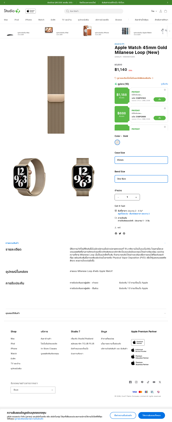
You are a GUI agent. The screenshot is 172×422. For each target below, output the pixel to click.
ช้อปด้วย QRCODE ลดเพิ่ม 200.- (60, 2)
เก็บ (159, 99)
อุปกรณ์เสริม (16, 368)
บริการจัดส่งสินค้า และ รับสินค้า (114, 349)
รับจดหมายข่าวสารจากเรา (24, 383)
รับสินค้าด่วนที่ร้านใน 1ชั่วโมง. (113, 2)
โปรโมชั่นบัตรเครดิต (49, 344)
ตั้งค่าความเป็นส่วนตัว (123, 415)
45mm (120, 160)
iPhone (14, 349)
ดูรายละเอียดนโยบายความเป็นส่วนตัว (29, 419)
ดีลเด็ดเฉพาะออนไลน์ (88, 2)
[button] (4, 2)
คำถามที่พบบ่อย (107, 339)
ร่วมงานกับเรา (77, 354)
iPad (13, 344)
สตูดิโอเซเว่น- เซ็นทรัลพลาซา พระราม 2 (134, 214)
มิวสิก (13, 358)
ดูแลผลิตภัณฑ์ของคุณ (50, 354)
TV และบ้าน (15, 363)
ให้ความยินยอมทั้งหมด (152, 415)
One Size (121, 179)
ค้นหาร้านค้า (46, 339)
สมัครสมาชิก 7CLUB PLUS (82, 344)
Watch (14, 354)
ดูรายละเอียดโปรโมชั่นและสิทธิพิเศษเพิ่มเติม (134, 78)
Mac (13, 339)
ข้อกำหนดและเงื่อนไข (79, 349)
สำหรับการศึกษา (161, 20)
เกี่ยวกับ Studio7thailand (82, 339)
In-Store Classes (49, 349)
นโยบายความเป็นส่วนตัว (111, 344)
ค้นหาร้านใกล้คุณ (141, 20)
